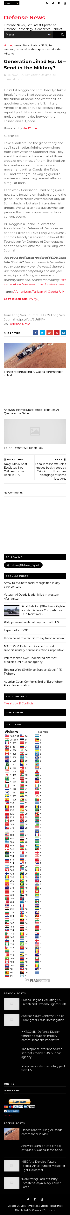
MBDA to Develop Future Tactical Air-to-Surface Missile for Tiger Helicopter (43, 1165)
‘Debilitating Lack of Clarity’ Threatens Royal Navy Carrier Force (41, 1183)
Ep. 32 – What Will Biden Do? (23, 448)
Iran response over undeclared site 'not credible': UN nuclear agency (30, 660)
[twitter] (53, 3)
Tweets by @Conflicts (18, 703)
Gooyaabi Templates (43, 1210)
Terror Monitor (13, 79)
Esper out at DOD (16, 630)
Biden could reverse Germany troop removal (34, 638)
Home (8, 45)
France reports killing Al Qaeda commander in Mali (33, 373)
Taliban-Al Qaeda (45, 291)
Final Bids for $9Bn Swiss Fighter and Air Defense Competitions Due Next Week (43, 610)
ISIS (44, 45)
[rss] (47, 3)
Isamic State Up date (27, 45)
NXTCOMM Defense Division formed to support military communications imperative (34, 648)
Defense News (24, 17)
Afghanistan (22, 291)
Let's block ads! (16, 299)
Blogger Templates (50, 1205)
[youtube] (65, 3)
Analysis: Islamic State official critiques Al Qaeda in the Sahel (31, 411)
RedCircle (30, 128)
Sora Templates (29, 1205)
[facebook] (59, 3)
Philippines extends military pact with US (31, 622)
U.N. (62, 291)
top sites (8, 1115)
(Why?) (34, 299)
